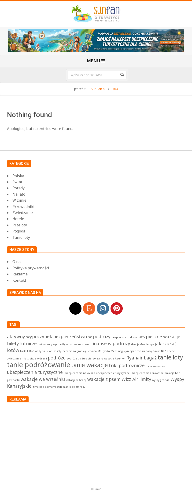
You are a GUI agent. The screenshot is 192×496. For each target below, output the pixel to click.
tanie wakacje (89, 365)
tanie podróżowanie (38, 364)
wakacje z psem (104, 379)
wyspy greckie (161, 380)
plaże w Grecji (38, 358)
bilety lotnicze (22, 344)
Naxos (156, 351)
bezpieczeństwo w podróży (82, 337)
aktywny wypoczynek (29, 337)
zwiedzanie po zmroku (71, 386)
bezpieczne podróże (124, 337)
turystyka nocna (155, 366)
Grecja (135, 344)
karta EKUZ (27, 351)
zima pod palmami (44, 386)
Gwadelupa (147, 344)
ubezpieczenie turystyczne (113, 373)
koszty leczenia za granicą (69, 351)
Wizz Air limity (136, 379)
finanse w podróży (110, 344)
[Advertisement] (96, 441)
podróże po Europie (79, 358)
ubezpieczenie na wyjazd (79, 373)
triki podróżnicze (127, 365)
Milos (114, 351)
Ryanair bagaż (141, 358)
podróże (57, 358)
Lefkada (92, 351)
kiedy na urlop (43, 351)
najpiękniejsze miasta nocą (135, 351)
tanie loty (170, 357)
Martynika (104, 351)
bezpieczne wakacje (159, 337)
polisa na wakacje (103, 358)
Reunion (120, 358)
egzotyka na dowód (78, 344)
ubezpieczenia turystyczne (35, 372)
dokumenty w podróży (51, 344)
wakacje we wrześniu (43, 379)
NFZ (163, 351)
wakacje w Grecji (76, 380)
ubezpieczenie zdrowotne (147, 373)
